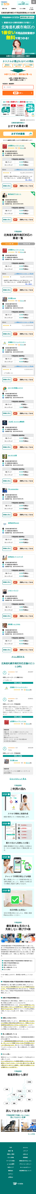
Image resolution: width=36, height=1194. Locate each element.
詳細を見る (7, 186)
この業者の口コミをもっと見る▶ (24, 169)
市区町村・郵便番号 (8, 83)
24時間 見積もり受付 (23, 4)
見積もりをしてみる (23, 186)
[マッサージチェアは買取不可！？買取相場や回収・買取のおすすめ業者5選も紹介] (10, 1125)
